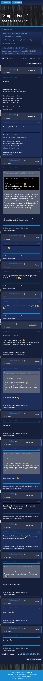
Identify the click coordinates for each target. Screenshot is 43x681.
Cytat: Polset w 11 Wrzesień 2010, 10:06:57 (19, 567)
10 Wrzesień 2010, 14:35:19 (10, 301)
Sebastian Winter (16, 160)
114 (30, 58)
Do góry (5, 654)
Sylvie (32, 40)
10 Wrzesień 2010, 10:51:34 (10, 243)
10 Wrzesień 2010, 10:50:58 (10, 168)
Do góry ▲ (29, 672)
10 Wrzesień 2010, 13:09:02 (10, 271)
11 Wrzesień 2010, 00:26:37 (10, 421)
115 (33, 58)
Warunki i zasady (20, 672)
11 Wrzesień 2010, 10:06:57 (10, 531)
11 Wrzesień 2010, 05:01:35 (10, 448)
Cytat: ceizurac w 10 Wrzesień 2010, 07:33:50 (19, 173)
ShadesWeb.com (26, 678)
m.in (16, 203)
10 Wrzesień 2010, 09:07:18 (10, 77)
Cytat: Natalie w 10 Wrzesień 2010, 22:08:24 (19, 373)
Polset (11, 441)
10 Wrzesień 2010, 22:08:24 (10, 331)
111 (21, 58)
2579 (38, 58)
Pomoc (13, 672)
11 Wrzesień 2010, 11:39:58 (10, 561)
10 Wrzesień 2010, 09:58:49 (10, 122)
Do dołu (5, 58)
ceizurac (12, 69)
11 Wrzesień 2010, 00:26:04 (10, 368)
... (19, 58)
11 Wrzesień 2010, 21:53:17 (10, 635)
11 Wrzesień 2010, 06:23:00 (10, 501)
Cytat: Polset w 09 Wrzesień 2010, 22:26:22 (20, 179)
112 (23, 58)
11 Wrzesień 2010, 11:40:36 (10, 608)
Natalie (12, 324)
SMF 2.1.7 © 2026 (17, 676)
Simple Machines (26, 676)
